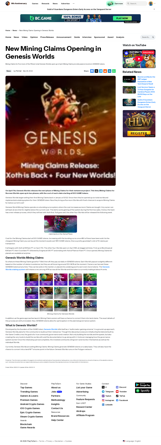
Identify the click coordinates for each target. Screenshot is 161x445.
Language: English (133, 441)
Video (24, 37)
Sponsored (99, 37)
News (16, 37)
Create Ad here (149, 135)
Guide (77, 37)
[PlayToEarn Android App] (143, 384)
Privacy (49, 441)
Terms (41, 441)
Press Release (47, 37)
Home (8, 37)
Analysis (120, 37)
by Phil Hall (17, 71)
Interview (86, 37)
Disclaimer (59, 441)
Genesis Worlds (50, 329)
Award (110, 37)
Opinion (34, 37)
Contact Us (57, 408)
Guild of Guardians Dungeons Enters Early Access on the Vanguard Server (79, 9)
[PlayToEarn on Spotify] (143, 390)
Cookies (68, 441)
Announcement (63, 37)
